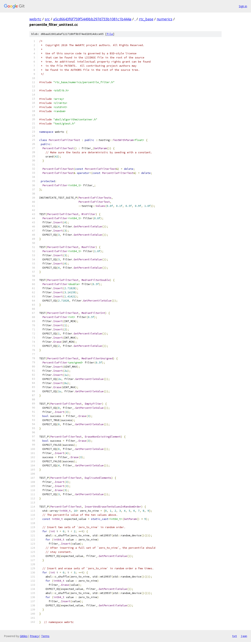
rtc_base (146, 19)
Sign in (243, 6)
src (47, 19)
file (110, 34)
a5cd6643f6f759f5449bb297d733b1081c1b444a (92, 19)
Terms (45, 636)
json (244, 636)
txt (234, 636)
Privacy (34, 636)
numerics (164, 19)
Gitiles (23, 636)
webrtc (35, 19)
